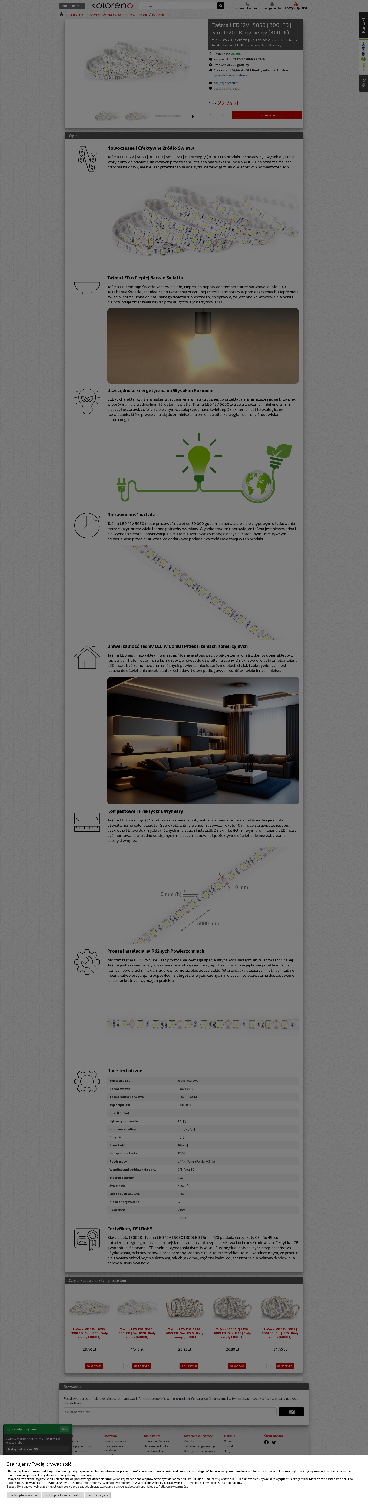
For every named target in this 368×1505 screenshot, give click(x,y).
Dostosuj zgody (98, 1495)
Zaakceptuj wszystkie (24, 1495)
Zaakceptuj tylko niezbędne (63, 1495)
